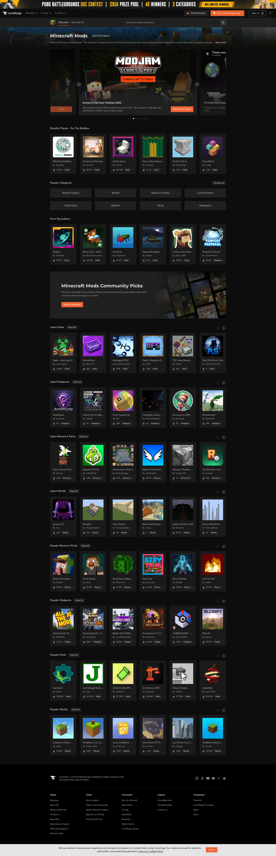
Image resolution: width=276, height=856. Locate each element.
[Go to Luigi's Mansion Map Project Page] (183, 517)
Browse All (78, 22)
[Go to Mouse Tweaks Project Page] (183, 680)
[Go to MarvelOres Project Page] (93, 353)
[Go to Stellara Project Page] (63, 244)
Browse (30, 13)
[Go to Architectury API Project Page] (153, 680)
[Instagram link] (197, 778)
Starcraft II (55, 819)
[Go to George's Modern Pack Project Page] (183, 462)
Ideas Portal (127, 805)
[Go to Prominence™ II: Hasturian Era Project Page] (153, 626)
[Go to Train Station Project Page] (123, 517)
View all (72, 327)
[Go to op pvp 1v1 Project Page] (63, 517)
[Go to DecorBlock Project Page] (213, 154)
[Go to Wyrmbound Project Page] (213, 407)
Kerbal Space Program (59, 824)
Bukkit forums (128, 824)
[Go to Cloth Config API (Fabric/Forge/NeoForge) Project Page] (123, 680)
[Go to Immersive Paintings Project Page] (93, 154)
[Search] (223, 22)
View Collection (174, 109)
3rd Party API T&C (94, 819)
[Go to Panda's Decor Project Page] (183, 154)
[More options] (270, 13)
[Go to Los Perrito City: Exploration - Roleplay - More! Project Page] (183, 735)
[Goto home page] (12, 13)
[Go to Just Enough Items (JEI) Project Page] (93, 680)
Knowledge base (165, 800)
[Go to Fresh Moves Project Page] (93, 571)
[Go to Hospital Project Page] (93, 517)
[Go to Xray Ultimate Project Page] (183, 571)
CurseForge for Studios (203, 805)
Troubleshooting (165, 805)
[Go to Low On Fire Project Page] (213, 571)
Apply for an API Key (95, 815)
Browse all (219, 183)
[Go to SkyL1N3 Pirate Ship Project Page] (213, 353)
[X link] (219, 778)
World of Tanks (56, 834)
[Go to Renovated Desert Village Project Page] (153, 517)
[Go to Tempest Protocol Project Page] (213, 244)
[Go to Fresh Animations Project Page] (63, 571)
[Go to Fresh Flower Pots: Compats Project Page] (63, 462)
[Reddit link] (224, 778)
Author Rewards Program (97, 810)
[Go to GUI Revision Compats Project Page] (213, 462)
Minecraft (54, 805)
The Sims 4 (55, 815)
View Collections (72, 304)
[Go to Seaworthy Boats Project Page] (153, 244)
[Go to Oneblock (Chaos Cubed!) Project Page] (63, 735)
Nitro (195, 815)
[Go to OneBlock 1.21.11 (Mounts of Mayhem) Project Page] (93, 735)
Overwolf (197, 800)
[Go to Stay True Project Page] (153, 571)
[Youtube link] (208, 778)
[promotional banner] (138, 4)
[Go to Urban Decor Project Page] (123, 154)
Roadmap (126, 819)
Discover (64, 22)
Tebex (196, 810)
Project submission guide (97, 805)
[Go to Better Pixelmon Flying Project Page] (153, 462)
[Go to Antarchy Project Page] (123, 244)
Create (44, 13)
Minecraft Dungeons (59, 829)
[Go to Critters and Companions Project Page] (183, 244)
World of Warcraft (58, 810)
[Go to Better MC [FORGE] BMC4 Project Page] (123, 626)
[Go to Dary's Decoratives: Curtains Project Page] (153, 154)
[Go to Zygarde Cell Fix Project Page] (93, 462)
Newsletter (126, 815)
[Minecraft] (53, 22)
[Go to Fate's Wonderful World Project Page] (213, 517)
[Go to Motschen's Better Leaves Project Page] (123, 571)
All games (54, 800)
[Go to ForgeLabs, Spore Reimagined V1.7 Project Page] (153, 407)
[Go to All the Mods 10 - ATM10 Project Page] (63, 626)
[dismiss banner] (271, 4)
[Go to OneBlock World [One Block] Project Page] (213, 735)
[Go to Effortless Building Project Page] (63, 154)
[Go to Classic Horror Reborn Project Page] (93, 407)
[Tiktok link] (202, 778)
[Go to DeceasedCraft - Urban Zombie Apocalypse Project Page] (93, 626)
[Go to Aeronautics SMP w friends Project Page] (183, 407)
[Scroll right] (223, 328)
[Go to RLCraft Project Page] (213, 626)
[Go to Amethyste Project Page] (63, 407)
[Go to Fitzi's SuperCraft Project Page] (123, 407)
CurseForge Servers (130, 829)
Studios (59, 13)
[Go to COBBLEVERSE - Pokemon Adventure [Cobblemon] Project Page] (183, 626)
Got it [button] (212, 850)
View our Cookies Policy (150, 851)
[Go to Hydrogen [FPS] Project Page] (123, 353)
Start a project (92, 800)
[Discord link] (213, 778)
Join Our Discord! (129, 800)
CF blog (125, 810)
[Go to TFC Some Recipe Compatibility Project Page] (183, 353)
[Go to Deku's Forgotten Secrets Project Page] (153, 353)
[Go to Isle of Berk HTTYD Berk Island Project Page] (153, 735)
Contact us (162, 810)
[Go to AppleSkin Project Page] (213, 680)
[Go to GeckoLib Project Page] (63, 680)
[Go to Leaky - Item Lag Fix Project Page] (63, 353)
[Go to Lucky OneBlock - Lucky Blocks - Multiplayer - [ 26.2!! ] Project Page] (123, 735)
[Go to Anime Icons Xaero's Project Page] (123, 462)
